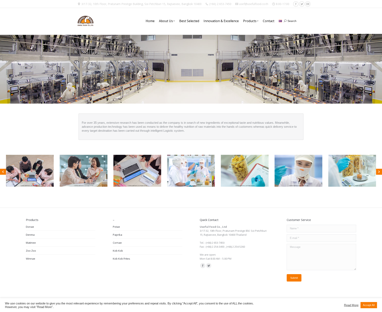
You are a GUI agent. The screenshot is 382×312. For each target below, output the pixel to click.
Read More (351, 305)
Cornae (117, 242)
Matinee (31, 242)
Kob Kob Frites (121, 258)
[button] (3, 172)
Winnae (30, 258)
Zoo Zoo (31, 250)
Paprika (117, 234)
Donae (30, 227)
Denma (30, 234)
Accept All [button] (369, 305)
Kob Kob (118, 250)
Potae (116, 227)
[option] (30, 171)
